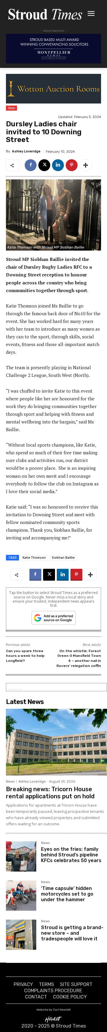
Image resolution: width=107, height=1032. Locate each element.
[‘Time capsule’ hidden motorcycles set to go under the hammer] (21, 895)
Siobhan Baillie (63, 557)
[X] (44, 165)
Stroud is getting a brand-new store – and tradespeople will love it (72, 933)
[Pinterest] (72, 165)
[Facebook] (31, 165)
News (11, 108)
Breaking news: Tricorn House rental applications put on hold (50, 793)
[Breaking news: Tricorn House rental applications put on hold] (56, 742)
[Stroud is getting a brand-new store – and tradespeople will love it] (21, 935)
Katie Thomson (34, 557)
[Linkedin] (58, 165)
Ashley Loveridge (26, 151)
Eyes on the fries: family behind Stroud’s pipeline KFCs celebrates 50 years (71, 854)
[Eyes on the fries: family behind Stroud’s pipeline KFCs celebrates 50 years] (21, 856)
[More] (85, 165)
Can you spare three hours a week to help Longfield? (25, 656)
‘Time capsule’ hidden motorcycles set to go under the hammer (67, 894)
